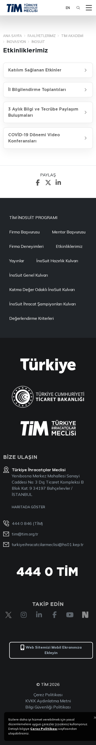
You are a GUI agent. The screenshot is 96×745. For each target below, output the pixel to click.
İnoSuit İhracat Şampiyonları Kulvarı (42, 303)
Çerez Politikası (48, 694)
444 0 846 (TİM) (27, 523)
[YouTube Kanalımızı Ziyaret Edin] (69, 614)
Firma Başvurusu (24, 231)
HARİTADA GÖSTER (28, 507)
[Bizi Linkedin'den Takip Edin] (39, 614)
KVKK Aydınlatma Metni (48, 700)
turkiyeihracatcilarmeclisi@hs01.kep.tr (47, 544)
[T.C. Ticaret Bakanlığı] (48, 397)
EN (68, 8)
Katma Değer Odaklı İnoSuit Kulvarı (42, 289)
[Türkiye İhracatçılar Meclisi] (48, 427)
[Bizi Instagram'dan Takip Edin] (23, 614)
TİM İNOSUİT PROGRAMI (33, 217)
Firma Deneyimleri (26, 246)
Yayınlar (16, 260)
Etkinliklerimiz (69, 246)
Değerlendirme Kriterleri (31, 318)
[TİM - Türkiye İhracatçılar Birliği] (22, 8)
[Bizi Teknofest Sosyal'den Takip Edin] (85, 614)
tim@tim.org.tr (25, 534)
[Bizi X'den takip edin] (8, 614)
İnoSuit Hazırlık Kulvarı (57, 260)
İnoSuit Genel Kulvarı (28, 275)
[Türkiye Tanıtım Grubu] (48, 366)
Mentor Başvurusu (69, 231)
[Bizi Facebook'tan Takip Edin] (54, 614)
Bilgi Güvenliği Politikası (48, 707)
